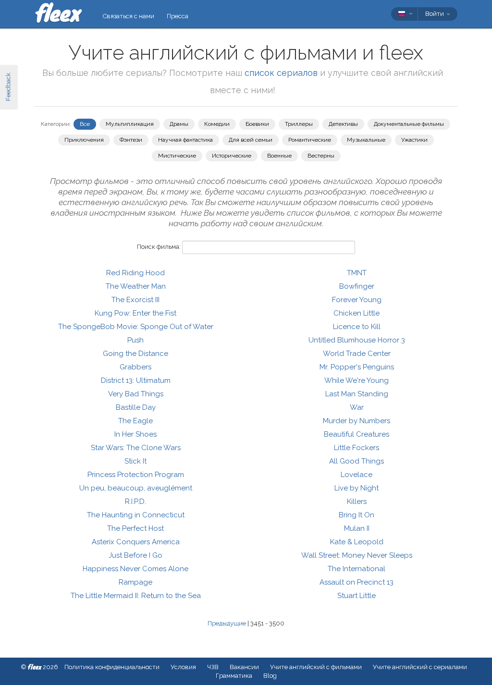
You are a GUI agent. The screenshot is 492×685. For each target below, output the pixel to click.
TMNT (357, 273)
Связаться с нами (128, 16)
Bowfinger (356, 286)
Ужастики (414, 139)
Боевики (257, 124)
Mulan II (356, 528)
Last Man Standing (356, 394)
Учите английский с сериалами (420, 667)
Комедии (217, 124)
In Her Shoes (135, 434)
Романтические (309, 139)
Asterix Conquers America (136, 542)
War (357, 407)
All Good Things (356, 461)
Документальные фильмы (409, 124)
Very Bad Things (135, 394)
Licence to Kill (357, 326)
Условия (183, 667)
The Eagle (135, 420)
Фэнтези (131, 139)
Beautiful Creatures (356, 434)
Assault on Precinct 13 (357, 582)
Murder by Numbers (356, 420)
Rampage (135, 582)
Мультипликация (130, 124)
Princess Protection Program (135, 474)
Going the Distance (135, 353)
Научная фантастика (185, 139)
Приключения (84, 139)
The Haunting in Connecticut (135, 515)
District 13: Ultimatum (136, 380)
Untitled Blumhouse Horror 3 (356, 340)
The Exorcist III (135, 299)
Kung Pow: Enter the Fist (135, 313)
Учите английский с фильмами (316, 667)
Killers (357, 501)
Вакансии (244, 667)
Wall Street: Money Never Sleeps (356, 555)
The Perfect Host (135, 528)
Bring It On (356, 515)
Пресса (177, 16)
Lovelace (356, 474)
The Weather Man (136, 286)
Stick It (135, 461)
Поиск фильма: (159, 246)
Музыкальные (366, 139)
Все (85, 124)
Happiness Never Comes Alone (135, 568)
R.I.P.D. (135, 501)
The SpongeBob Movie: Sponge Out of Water (135, 326)
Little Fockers (356, 447)
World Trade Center (357, 353)
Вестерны (321, 155)
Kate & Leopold (356, 542)
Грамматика (234, 675)
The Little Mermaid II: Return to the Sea (136, 595)
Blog (270, 675)
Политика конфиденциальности (112, 667)
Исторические (231, 155)
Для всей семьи (250, 139)
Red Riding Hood (135, 273)
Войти (435, 13)
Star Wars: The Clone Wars (136, 447)
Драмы (179, 124)
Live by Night (356, 488)
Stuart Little (356, 595)
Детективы (343, 124)
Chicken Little (356, 313)
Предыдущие (227, 623)
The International (356, 568)
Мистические (177, 155)
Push (135, 340)
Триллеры (299, 124)
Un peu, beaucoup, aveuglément (135, 488)
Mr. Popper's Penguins (357, 367)
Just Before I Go (135, 555)
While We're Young (356, 380)
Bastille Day (136, 407)
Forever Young (356, 299)
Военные (279, 155)
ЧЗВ (213, 667)
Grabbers (135, 367)
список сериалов (281, 73)
